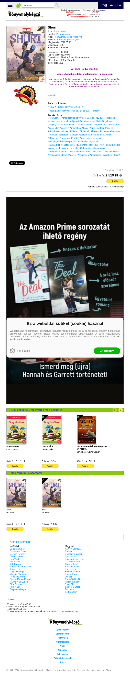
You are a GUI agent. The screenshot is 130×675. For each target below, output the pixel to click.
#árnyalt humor (85, 124)
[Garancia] (26, 95)
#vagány (52, 124)
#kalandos (71, 124)
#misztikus (75, 128)
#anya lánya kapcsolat (91, 138)
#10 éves (89, 118)
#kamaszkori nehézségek (60, 145)
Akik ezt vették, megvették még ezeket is (36, 409)
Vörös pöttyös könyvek (68, 39)
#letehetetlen (99, 124)
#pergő (75, 121)
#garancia (94, 141)
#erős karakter (97, 128)
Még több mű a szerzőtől (26, 473)
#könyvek (52, 134)
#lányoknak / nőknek (58, 131)
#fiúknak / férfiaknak (80, 131)
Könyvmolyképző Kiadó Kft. (68, 37)
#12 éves (100, 118)
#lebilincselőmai (111, 151)
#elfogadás (53, 138)
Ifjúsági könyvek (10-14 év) (70, 107)
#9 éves (95, 131)
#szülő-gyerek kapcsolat (86, 145)
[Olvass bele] (39, 77)
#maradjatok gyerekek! (101, 155)
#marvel (72, 155)
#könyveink (53, 118)
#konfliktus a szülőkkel (99, 134)
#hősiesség (83, 155)
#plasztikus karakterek (79, 151)
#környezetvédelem (57, 151)
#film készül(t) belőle (110, 145)
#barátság (63, 134)
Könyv (51, 107)
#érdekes (110, 118)
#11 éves (104, 131)
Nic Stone (61, 31)
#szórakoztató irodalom (59, 121)
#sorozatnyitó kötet (69, 138)
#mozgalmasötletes (57, 155)
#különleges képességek (60, 141)
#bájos (85, 128)
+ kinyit (51, 95)
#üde (98, 121)
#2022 (117, 155)
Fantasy (96, 110)
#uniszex (109, 128)
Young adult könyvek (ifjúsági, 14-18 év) (69, 110)
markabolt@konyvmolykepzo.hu (62, 611)
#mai (92, 121)
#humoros (115, 131)
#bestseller (53, 128)
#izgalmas (107, 121)
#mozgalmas (113, 124)
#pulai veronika (80, 141)
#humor (61, 124)
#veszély (64, 128)
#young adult (54, 148)
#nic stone (97, 151)
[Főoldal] (18, 5)
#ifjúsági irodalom (78, 134)
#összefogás (98, 148)
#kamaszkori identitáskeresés (76, 148)
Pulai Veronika (63, 34)
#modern (84, 121)
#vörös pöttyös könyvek (72, 118)
